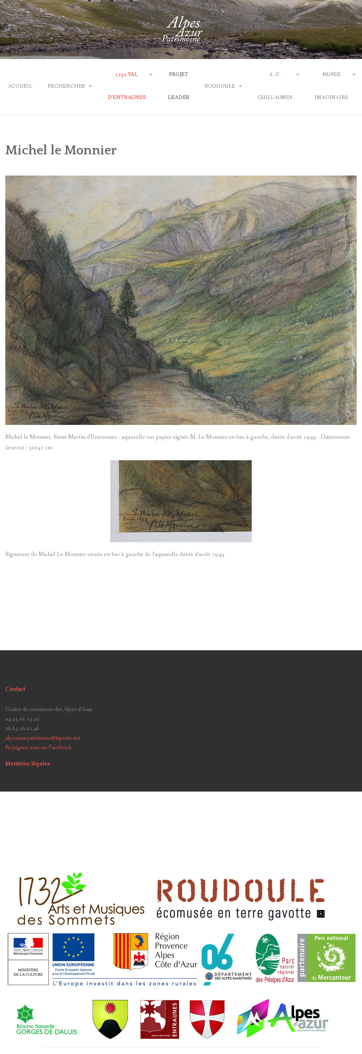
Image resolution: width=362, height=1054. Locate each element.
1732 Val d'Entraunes (127, 86)
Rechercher (66, 86)
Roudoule (220, 86)
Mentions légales (27, 763)
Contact (15, 689)
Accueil (20, 86)
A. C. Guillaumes (275, 86)
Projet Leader (178, 86)
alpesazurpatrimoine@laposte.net (42, 738)
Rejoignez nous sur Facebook (38, 747)
